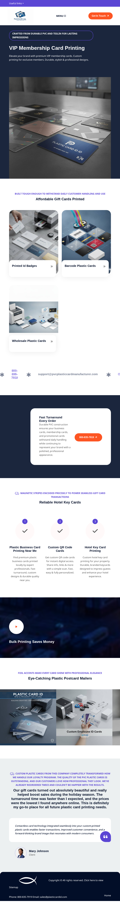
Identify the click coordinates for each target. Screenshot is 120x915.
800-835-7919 (87, 437)
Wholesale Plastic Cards (29, 340)
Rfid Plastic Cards (28, 727)
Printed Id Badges (24, 265)
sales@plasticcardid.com (53, 897)
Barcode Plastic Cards (80, 265)
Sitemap (13, 887)
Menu (60, 16)
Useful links (15, 3)
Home (107, 895)
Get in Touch (99, 16)
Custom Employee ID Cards (84, 727)
